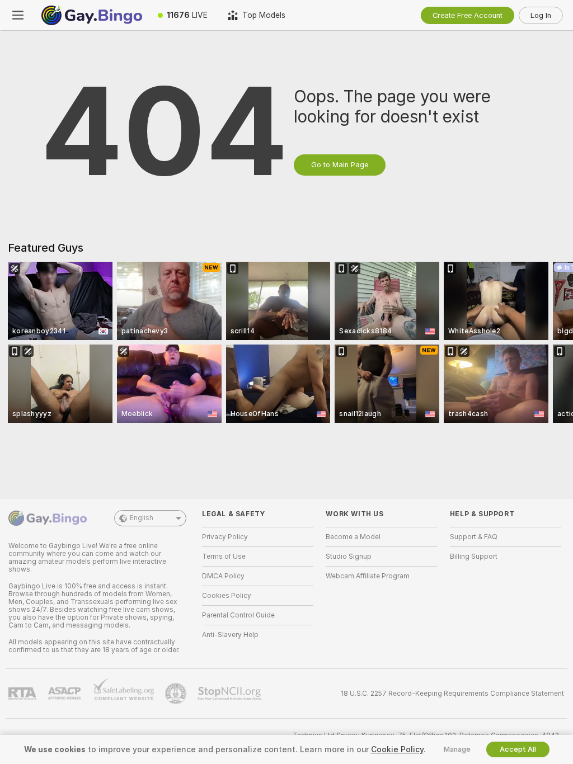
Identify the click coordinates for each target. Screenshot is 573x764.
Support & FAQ (473, 537)
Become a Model (353, 537)
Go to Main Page (339, 165)
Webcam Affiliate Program (368, 576)
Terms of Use (224, 556)
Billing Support (473, 556)
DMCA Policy (223, 576)
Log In (540, 15)
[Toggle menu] (18, 15)
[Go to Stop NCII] (231, 693)
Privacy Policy (225, 537)
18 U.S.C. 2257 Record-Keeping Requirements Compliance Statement (452, 693)
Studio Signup (349, 556)
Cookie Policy (397, 749)
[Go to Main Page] (92, 15)
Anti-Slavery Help (230, 635)
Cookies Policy (226, 596)
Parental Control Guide (238, 615)
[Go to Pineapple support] (177, 693)
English (141, 518)
